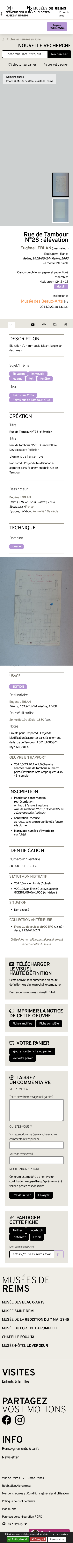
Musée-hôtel (25, 1346)
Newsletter (10, 1457)
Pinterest (19, 1237)
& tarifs (20, 1448)
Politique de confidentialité (18, 1501)
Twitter (17, 1230)
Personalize (57, 1539)
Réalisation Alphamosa (16, 1486)
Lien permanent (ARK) (21, 1247)
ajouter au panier (24, 65)
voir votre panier (58, 65)
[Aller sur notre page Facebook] (6, 1420)
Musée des (23, 1302)
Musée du (30, 1328)
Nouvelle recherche (44, 46)
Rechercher (59, 54)
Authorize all (19, 1539)
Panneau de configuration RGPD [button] (22, 1517)
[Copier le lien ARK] (59, 1254)
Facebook (36, 1230)
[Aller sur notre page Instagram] (20, 1420)
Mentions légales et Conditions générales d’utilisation (35, 1494)
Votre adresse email (21, 1154)
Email (37, 1237)
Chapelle (18, 1337)
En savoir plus (64, 14)
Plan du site (9, 1509)
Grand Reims (35, 1478)
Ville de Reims (11, 1478)
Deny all (39, 1539)
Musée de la (35, 1319)
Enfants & (15, 1381)
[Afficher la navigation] (9, 8)
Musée (56, 27)
